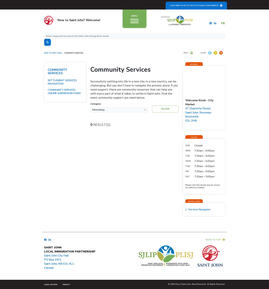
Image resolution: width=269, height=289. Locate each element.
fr (223, 23)
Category (95, 103)
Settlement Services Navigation (62, 82)
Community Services (57, 71)
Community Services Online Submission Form (64, 91)
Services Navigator (199, 209)
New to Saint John (53, 53)
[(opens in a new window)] (210, 53)
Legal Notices (50, 284)
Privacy (66, 284)
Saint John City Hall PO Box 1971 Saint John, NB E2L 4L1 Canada (59, 262)
